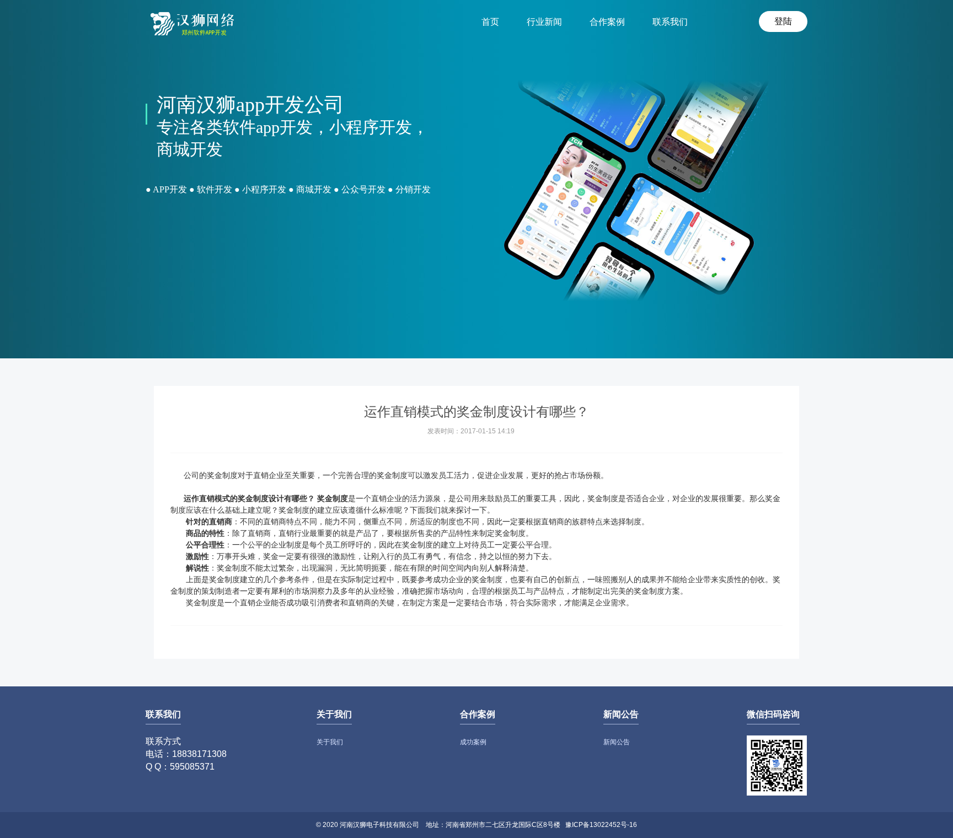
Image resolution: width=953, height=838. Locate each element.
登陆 (783, 21)
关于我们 (330, 742)
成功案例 (473, 742)
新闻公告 (616, 742)
